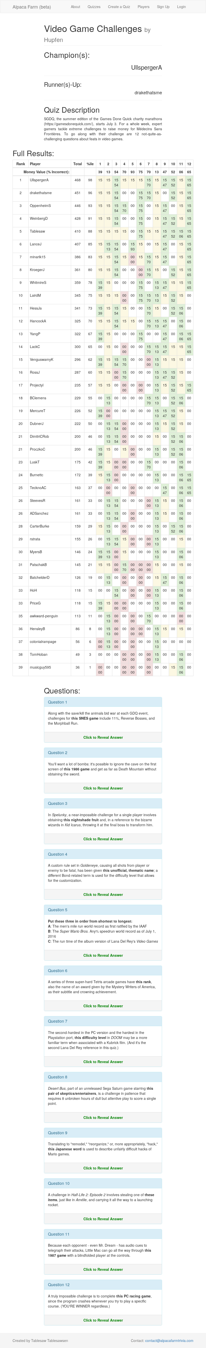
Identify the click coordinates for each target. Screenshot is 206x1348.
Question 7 (57, 1021)
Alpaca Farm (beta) (32, 6)
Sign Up (163, 6)
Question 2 (57, 752)
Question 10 (59, 1183)
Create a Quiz (119, 6)
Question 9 (57, 1133)
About (75, 6)
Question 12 (59, 1284)
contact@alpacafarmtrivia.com (169, 1340)
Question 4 (57, 854)
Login (181, 6)
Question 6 (57, 970)
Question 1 (57, 702)
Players (143, 6)
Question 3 (57, 803)
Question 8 (57, 1077)
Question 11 (59, 1234)
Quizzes (94, 6)
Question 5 (57, 909)
